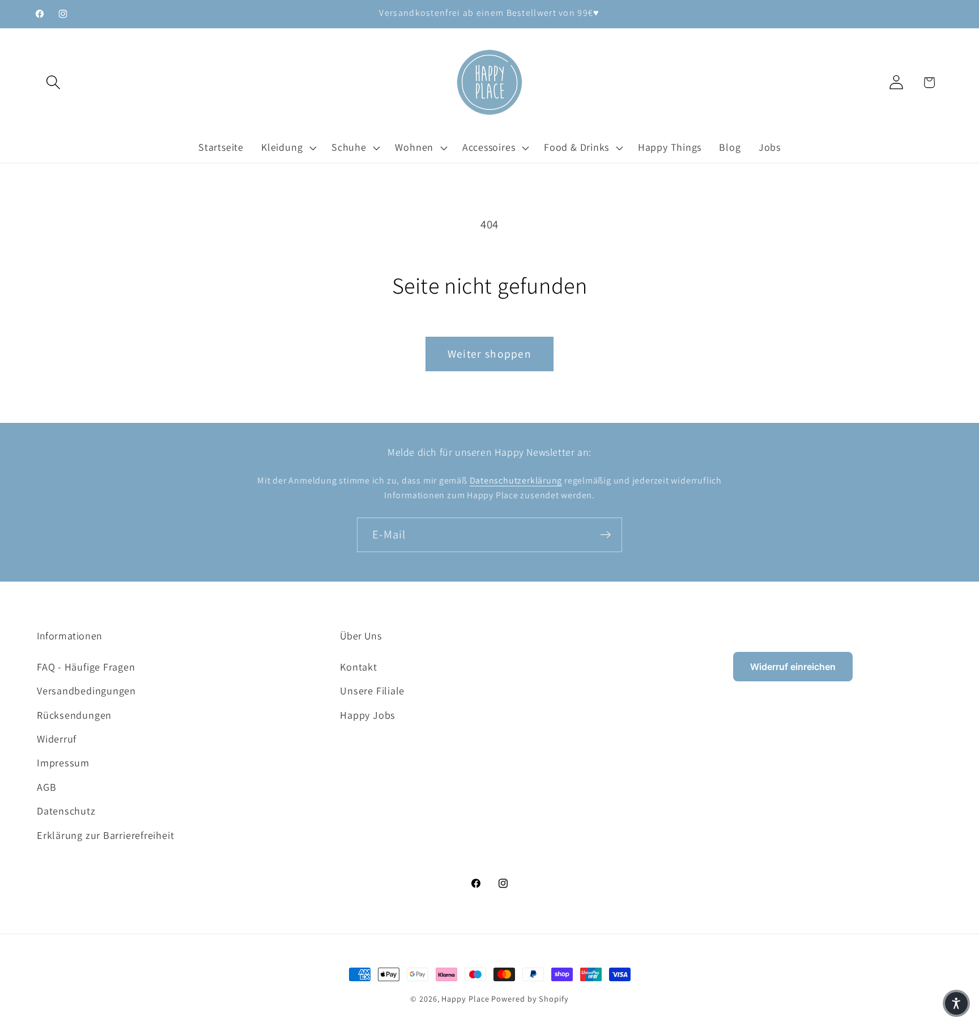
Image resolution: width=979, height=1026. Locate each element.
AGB (46, 787)
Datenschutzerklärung (516, 480)
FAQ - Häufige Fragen (86, 666)
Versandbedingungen (86, 690)
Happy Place (465, 998)
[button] (53, 82)
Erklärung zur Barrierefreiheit (105, 835)
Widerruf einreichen (793, 666)
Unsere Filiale (372, 690)
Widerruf (56, 738)
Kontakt (358, 666)
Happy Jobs (367, 715)
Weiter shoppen (489, 353)
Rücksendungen (74, 715)
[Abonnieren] (605, 535)
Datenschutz (66, 810)
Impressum (63, 762)
